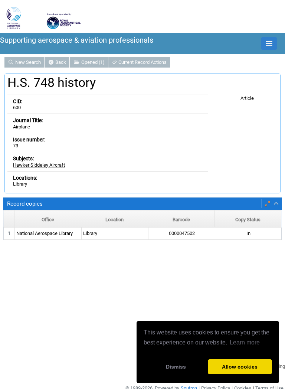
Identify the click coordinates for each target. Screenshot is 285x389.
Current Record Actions (142, 62)
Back (60, 62)
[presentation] (142, 234)
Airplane (21, 126)
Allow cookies (240, 367)
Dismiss (176, 367)
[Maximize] (267, 203)
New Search (27, 62)
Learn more (245, 342)
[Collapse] (276, 203)
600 (17, 107)
